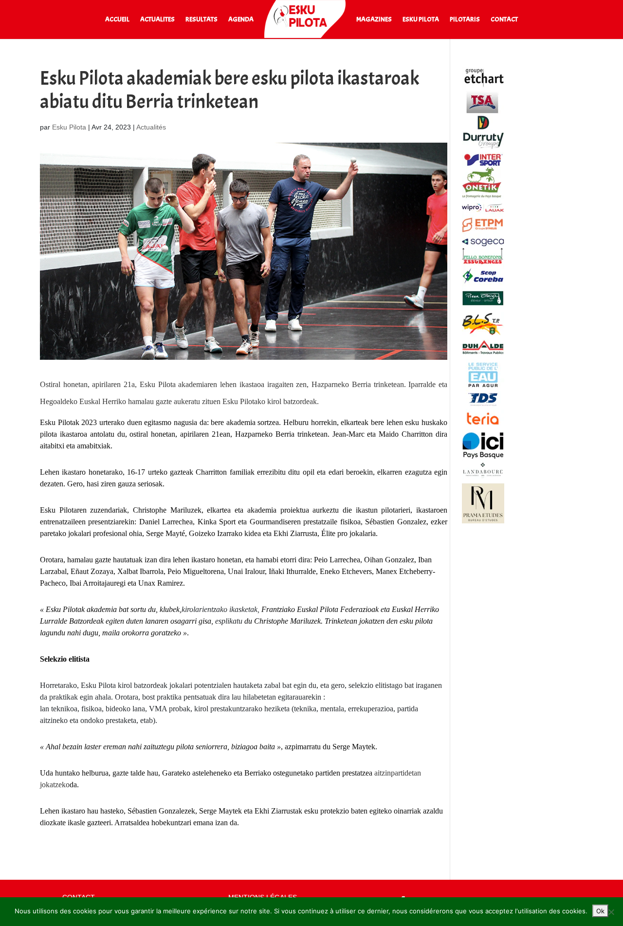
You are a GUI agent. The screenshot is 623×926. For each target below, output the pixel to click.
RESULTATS (201, 19)
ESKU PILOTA (421, 19)
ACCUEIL (117, 19)
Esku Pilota (69, 127)
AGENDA (241, 19)
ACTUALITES (157, 19)
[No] (611, 912)
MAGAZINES (374, 19)
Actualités (151, 127)
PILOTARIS (465, 19)
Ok (600, 911)
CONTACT (504, 19)
